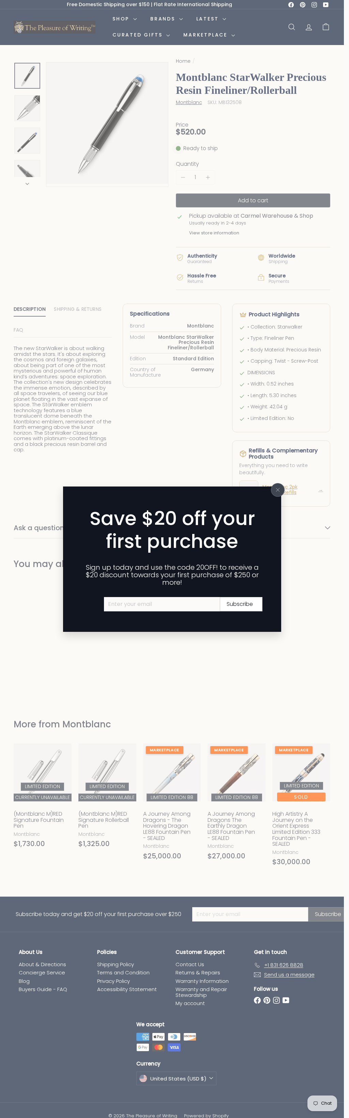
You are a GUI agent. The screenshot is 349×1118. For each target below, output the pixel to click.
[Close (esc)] (278, 490)
